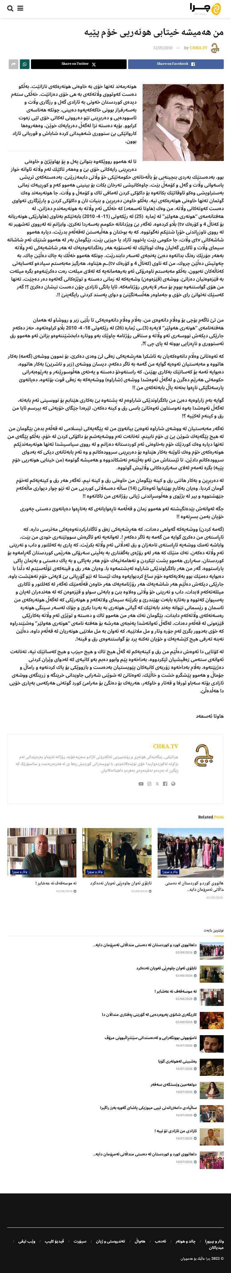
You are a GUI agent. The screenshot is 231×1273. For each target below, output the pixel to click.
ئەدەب (160, 1241)
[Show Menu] (20, 9)
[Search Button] (10, 9)
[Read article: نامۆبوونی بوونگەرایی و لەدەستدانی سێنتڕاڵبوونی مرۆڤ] (212, 1043)
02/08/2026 (215, 897)
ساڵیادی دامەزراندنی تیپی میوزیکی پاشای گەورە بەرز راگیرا (148, 1108)
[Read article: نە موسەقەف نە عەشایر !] (41, 853)
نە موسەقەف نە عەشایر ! (55, 883)
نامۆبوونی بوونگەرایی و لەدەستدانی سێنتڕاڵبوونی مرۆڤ (151, 1038)
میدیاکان (216, 1247)
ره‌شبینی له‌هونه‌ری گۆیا (177, 1061)
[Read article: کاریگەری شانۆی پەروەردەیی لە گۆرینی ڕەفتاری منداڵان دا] (212, 1020)
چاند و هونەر (186, 1241)
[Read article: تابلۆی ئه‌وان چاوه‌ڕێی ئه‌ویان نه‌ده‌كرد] (117, 853)
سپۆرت (80, 1241)
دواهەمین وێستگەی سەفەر (174, 1084)
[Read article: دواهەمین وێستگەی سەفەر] (212, 1090)
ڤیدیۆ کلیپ (54, 1241)
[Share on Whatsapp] (24, 64)
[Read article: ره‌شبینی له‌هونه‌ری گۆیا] (212, 1067)
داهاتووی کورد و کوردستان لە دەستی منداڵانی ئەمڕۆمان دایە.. (196, 887)
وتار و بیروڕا (169, 871)
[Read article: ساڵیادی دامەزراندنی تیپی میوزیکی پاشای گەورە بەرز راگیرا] (212, 1113)
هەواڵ (140, 1241)
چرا (208, 1259)
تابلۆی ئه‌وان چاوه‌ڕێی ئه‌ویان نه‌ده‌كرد (121, 883)
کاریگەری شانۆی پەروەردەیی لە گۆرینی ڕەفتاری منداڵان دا (149, 1014)
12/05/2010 (162, 48)
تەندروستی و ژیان (110, 1241)
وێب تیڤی (26, 1241)
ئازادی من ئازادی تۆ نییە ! (176, 1131)
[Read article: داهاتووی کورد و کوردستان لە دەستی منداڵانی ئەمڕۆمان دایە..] (192, 853)
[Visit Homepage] (205, 9)
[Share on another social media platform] (13, 64)
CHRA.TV (199, 48)
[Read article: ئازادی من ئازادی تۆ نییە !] (212, 1136)
